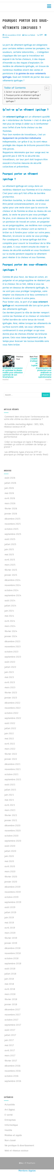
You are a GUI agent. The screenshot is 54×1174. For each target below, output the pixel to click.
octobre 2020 (11, 835)
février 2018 (11, 999)
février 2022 (11, 754)
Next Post (40, 367)
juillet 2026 (10, 483)
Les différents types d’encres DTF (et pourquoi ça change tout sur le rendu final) (26, 453)
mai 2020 (9, 861)
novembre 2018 (13, 953)
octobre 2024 (11, 590)
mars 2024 (10, 626)
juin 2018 (9, 979)
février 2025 (11, 570)
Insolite (6, 37)
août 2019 (10, 907)
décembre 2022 (12, 703)
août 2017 (10, 1030)
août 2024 (10, 600)
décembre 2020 (12, 825)
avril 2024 (10, 621)
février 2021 (11, 815)
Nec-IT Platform (27, 1163)
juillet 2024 (10, 605)
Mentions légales (27, 1170)
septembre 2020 (13, 841)
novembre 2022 (13, 708)
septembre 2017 (13, 1025)
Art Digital (10, 1109)
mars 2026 (10, 503)
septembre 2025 (13, 534)
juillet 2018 (10, 974)
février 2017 (11, 1060)
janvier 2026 (11, 513)
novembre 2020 (13, 830)
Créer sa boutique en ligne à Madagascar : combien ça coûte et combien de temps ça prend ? (25, 444)
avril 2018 (10, 989)
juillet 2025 (10, 544)
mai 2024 (9, 616)
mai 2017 (9, 1045)
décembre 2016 (12, 1066)
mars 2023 (10, 687)
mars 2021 (10, 810)
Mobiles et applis (13, 1135)
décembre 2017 (12, 1009)
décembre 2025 (12, 519)
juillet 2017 (10, 1035)
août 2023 (10, 662)
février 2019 (11, 938)
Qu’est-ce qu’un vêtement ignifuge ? (22, 92)
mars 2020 (10, 871)
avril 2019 (10, 928)
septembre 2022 (13, 718)
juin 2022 (9, 733)
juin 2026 (9, 488)
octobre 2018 (11, 958)
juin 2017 (9, 1040)
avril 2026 (10, 498)
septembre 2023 (13, 657)
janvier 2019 (11, 943)
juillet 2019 (10, 912)
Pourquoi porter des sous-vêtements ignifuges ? (22, 100)
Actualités (10, 1104)
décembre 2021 (12, 764)
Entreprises (10, 1120)
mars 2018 (10, 994)
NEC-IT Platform (23, 8)
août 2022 (10, 723)
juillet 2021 (10, 789)
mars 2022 (10, 749)
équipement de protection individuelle (22, 138)
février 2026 (11, 508)
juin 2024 (9, 611)
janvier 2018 (11, 1004)
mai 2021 (9, 800)
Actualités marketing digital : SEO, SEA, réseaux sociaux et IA (24, 425)
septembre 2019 (13, 902)
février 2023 (11, 692)
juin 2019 (9, 917)
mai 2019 (9, 922)
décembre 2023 (12, 641)
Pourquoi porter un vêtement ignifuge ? (23, 95)
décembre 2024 (12, 580)
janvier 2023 (11, 697)
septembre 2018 (13, 963)
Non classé (10, 1140)
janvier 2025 (11, 575)
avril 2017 (10, 1050)
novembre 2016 (13, 1071)
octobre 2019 (11, 897)
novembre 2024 (13, 585)
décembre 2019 (12, 887)
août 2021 (10, 784)
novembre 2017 (13, 1014)
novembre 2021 (13, 769)
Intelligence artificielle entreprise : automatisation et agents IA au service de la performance (26, 434)
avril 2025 (10, 559)
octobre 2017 (11, 1020)
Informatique (11, 1125)
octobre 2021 (11, 774)
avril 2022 (10, 743)
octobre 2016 (11, 1076)
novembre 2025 (13, 524)
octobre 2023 (11, 651)
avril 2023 (10, 682)
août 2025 (10, 539)
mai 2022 (9, 738)
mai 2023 (9, 677)
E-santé (9, 1115)
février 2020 (11, 876)
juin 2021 (9, 795)
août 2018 (10, 968)
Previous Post (13, 367)
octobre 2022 (11, 713)
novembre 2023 (13, 646)
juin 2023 (9, 672)
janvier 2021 (11, 820)
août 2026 (10, 478)
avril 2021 (10, 805)
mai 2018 (9, 984)
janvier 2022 (11, 759)
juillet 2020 (10, 851)
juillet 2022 (10, 728)
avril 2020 (10, 866)
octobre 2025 (11, 529)
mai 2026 (9, 493)
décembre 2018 (12, 948)
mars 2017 (10, 1055)
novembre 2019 (13, 892)
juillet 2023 (10, 667)
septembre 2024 (13, 595)
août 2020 (10, 846)
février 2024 (11, 631)
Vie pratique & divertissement (19, 1145)
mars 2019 (10, 933)
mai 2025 (9, 554)
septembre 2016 (13, 1081)
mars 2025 (10, 565)
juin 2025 (9, 549)
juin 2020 (9, 856)
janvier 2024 (11, 636)
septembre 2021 (13, 779)
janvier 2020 (11, 881)
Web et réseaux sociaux (16, 1150)
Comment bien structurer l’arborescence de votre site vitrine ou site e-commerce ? (26, 417)
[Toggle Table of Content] (45, 88)
